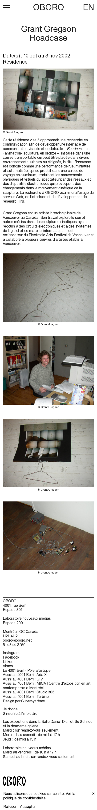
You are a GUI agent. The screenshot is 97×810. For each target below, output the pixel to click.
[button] (6, 7)
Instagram (11, 653)
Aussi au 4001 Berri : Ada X (25, 674)
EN (88, 7)
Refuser (9, 806)
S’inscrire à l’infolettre (20, 713)
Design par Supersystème (24, 701)
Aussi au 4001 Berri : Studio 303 (28, 692)
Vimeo (8, 666)
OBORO (48, 7)
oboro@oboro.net (17, 640)
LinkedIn (9, 661)
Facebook (11, 657)
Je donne (10, 709)
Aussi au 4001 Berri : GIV (23, 679)
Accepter (28, 806)
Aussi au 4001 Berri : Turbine (25, 696)
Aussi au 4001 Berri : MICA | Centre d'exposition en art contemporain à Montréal (47, 685)
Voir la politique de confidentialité (39, 795)
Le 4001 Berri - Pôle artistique (27, 670)
